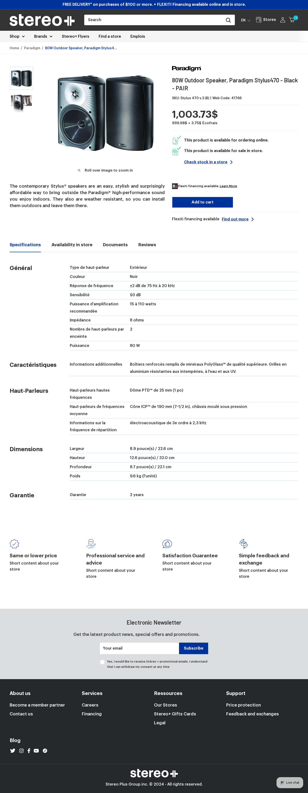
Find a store (110, 36)
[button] (245, 20)
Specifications (25, 245)
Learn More (228, 186)
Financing (92, 714)
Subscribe (193, 648)
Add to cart (202, 202)
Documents (115, 245)
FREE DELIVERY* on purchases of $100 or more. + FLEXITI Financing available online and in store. (154, 4)
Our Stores (165, 705)
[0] (293, 20)
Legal (160, 723)
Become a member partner (37, 705)
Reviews (147, 245)
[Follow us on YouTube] (36, 751)
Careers (90, 705)
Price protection (243, 705)
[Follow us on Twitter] (12, 751)
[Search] (229, 20)
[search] (153, 20)
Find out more (235, 219)
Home (14, 48)
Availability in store (71, 245)
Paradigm (32, 48)
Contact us (21, 714)
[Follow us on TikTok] (45, 751)
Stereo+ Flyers (75, 36)
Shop (14, 36)
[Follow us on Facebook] (28, 750)
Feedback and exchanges (252, 714)
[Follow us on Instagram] (21, 751)
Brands (40, 36)
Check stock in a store (205, 162)
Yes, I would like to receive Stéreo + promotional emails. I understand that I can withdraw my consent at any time (157, 664)
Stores (269, 20)
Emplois (137, 36)
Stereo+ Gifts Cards (175, 714)
